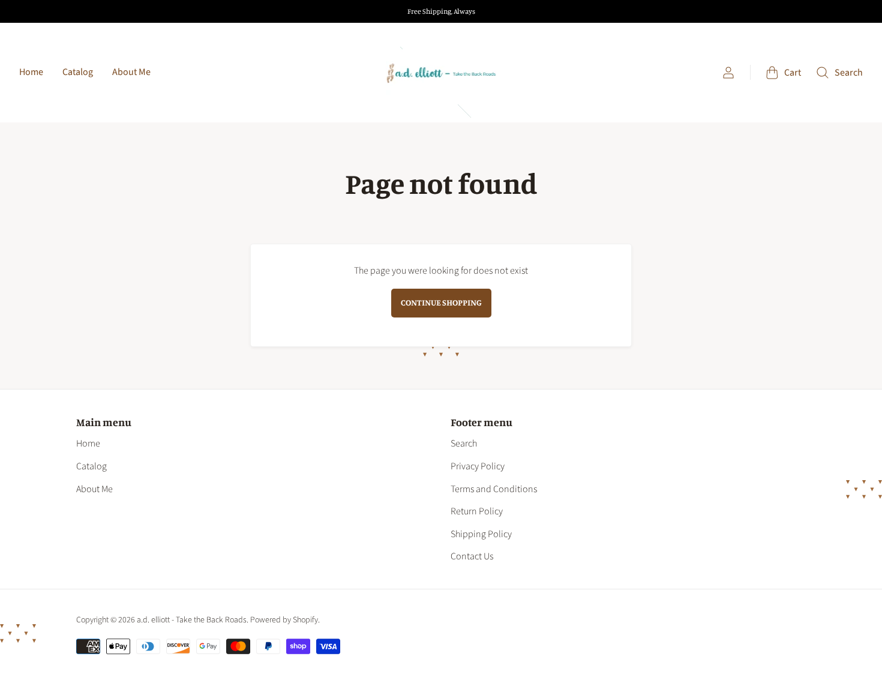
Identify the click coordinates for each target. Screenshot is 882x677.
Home (31, 72)
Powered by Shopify (284, 620)
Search (464, 443)
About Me (131, 72)
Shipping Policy (481, 534)
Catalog (77, 72)
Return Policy (477, 511)
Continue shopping (441, 302)
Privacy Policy (478, 466)
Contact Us (472, 556)
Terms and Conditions (494, 489)
